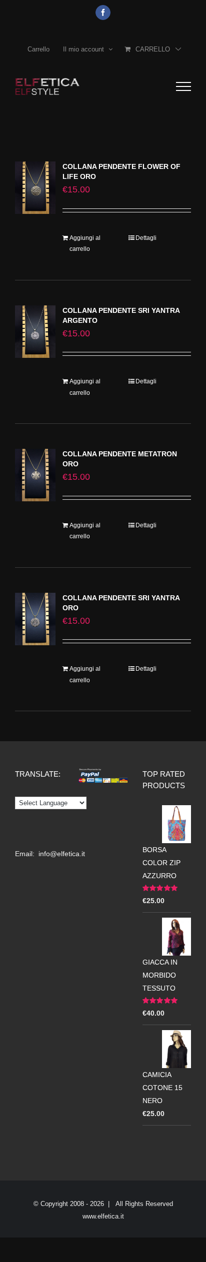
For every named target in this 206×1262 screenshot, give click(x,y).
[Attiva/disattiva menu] (183, 86)
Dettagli (146, 237)
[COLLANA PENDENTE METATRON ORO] (35, 475)
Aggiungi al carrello (85, 243)
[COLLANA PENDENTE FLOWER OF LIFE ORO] (35, 187)
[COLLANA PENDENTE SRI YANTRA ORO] (35, 619)
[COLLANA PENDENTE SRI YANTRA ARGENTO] (35, 331)
